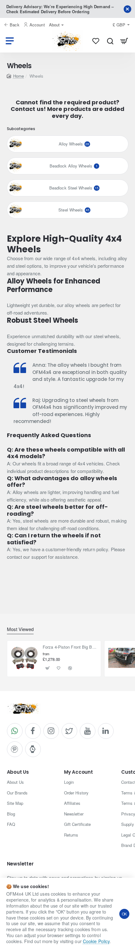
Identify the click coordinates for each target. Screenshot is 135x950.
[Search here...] (110, 40)
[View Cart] (124, 40)
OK (124, 913)
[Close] (127, 9)
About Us (18, 772)
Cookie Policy (96, 941)
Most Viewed (20, 629)
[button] (47, 668)
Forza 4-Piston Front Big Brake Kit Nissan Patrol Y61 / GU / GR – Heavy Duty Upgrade (70, 647)
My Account (78, 772)
